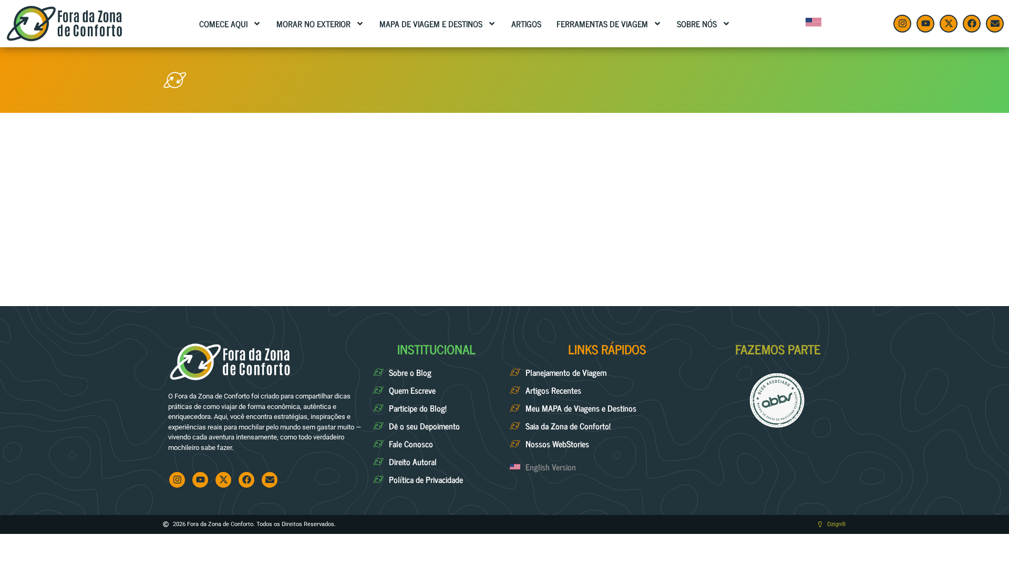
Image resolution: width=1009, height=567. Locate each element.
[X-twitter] (948, 24)
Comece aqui (223, 23)
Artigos (526, 23)
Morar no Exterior (313, 23)
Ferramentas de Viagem (602, 23)
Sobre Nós (697, 23)
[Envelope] (995, 24)
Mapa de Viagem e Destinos (430, 23)
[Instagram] (902, 24)
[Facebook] (972, 24)
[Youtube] (925, 24)
